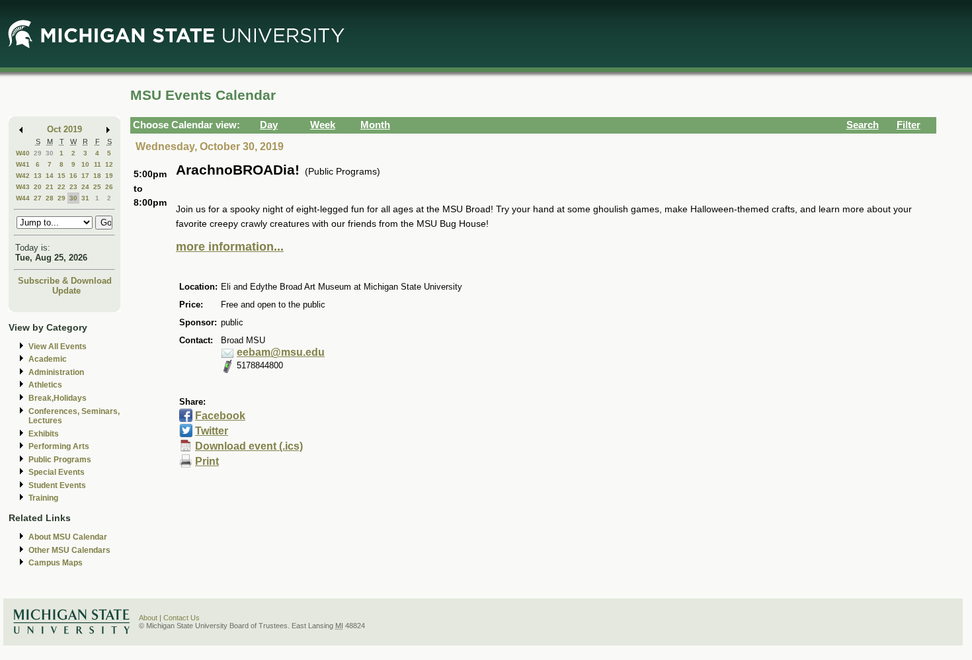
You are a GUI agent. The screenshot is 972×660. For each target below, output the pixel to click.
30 (50, 153)
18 (97, 175)
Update (66, 291)
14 (50, 175)
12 (109, 164)
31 (85, 198)
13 (38, 175)
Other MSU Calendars (69, 550)
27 (38, 198)
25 (97, 186)
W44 (23, 198)
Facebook (220, 415)
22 (61, 186)
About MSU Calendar (67, 537)
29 (38, 153)
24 (85, 186)
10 (85, 164)
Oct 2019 (64, 129)
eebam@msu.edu (281, 352)
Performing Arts (58, 446)
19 (109, 175)
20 (38, 186)
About (148, 618)
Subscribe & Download (65, 281)
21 (50, 186)
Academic (47, 359)
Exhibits (43, 433)
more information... (230, 246)
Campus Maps (55, 562)
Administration (56, 372)
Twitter (211, 430)
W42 (23, 175)
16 (73, 175)
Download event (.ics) (249, 446)
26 (109, 186)
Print (207, 461)
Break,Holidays (57, 398)
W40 (23, 153)
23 (73, 186)
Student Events (57, 485)
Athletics (45, 385)
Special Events (56, 472)
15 (61, 175)
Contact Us (181, 618)
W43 (23, 186)
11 (97, 164)
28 (50, 198)
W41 (23, 164)
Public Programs (59, 459)
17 (85, 175)
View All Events (57, 346)
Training (43, 498)
